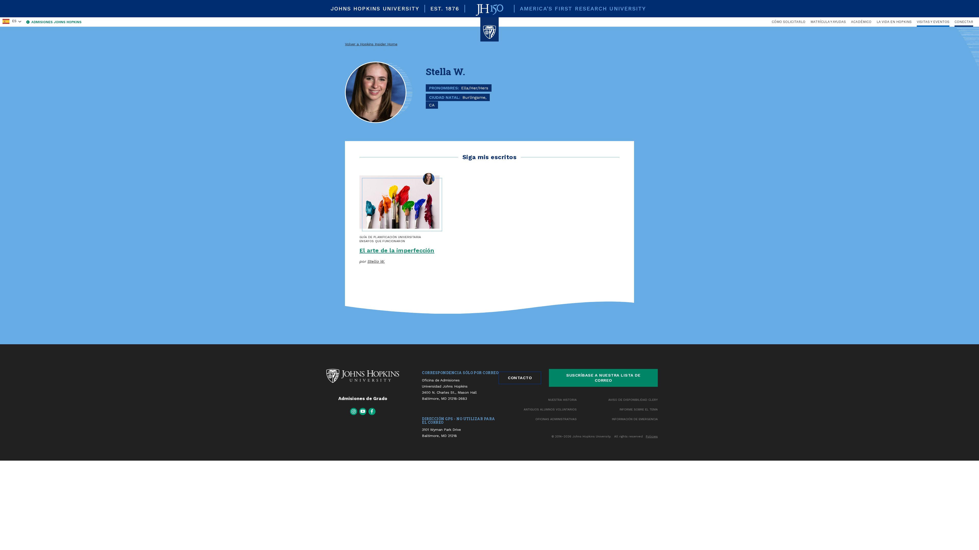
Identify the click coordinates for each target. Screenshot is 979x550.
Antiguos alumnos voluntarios (550, 409)
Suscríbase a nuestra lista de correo (603, 378)
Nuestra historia (562, 400)
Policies (652, 436)
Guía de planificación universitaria (390, 237)
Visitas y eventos (933, 22)
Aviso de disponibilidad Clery (633, 400)
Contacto (520, 377)
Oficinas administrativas (556, 419)
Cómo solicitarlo (788, 22)
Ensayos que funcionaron (382, 241)
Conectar (964, 22)
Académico (861, 22)
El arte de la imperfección (396, 250)
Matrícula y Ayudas (828, 22)
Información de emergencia (635, 419)
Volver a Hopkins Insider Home (371, 44)
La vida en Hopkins (894, 22)
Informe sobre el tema (639, 409)
